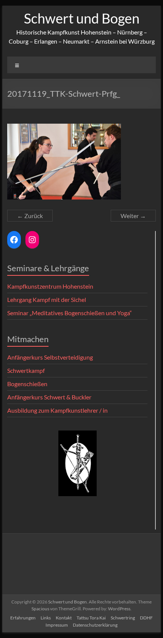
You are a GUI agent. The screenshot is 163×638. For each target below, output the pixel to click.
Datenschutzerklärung (95, 625)
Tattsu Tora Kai (91, 618)
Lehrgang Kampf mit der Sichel (46, 299)
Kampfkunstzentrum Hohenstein (50, 286)
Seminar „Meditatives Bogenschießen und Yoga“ (69, 312)
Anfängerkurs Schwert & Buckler (49, 397)
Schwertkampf (26, 370)
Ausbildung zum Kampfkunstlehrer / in (57, 410)
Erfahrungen (23, 618)
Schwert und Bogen (81, 18)
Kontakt (64, 618)
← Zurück (30, 215)
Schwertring (123, 618)
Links (46, 618)
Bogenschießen (27, 383)
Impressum (56, 625)
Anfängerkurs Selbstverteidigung (50, 357)
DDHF (146, 618)
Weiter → (133, 215)
